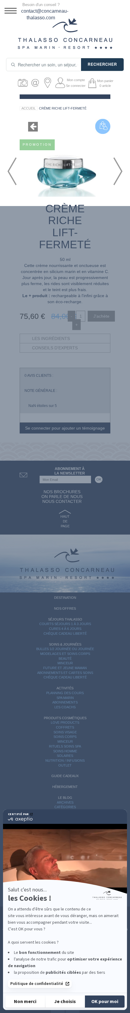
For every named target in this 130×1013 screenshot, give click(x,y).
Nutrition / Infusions (65, 760)
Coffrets (65, 727)
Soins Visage (65, 732)
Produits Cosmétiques (65, 718)
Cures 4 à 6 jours (65, 628)
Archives (65, 802)
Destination (65, 597)
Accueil (28, 108)
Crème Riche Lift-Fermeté (62, 108)
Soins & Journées (65, 644)
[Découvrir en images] (24, 82)
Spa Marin (65, 698)
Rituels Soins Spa (65, 746)
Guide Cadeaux (65, 776)
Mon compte (76, 80)
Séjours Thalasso (65, 619)
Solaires (65, 755)
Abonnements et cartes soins (65, 673)
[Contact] (36, 82)
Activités (65, 688)
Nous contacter (62, 501)
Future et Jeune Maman (65, 668)
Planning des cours (65, 693)
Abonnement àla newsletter (69, 471)
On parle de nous (62, 496)
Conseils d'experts (55, 347)
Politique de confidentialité (36, 984)
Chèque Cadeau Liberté (65, 633)
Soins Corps (65, 736)
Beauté (65, 658)
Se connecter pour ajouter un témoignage (65, 428)
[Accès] (48, 82)
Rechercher (102, 64)
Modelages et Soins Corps (65, 654)
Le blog (65, 797)
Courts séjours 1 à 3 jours (65, 624)
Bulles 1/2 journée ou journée (65, 649)
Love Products (65, 722)
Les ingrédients (51, 338)
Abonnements (65, 702)
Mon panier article (105, 83)
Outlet (65, 765)
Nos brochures (62, 491)
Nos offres (65, 608)
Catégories (65, 807)
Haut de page (65, 521)
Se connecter (76, 85)
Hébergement (65, 787)
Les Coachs (65, 707)
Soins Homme (65, 751)
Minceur (65, 663)
